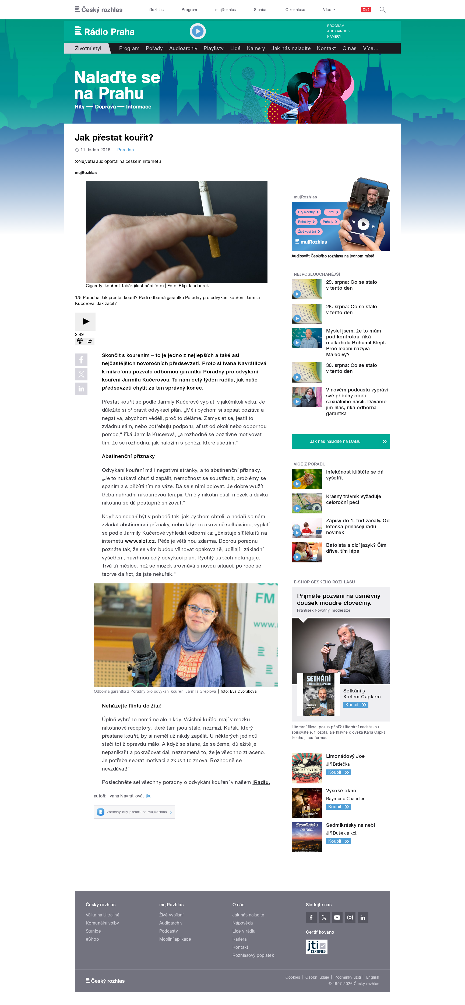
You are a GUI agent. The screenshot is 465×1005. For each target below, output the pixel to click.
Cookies (293, 977)
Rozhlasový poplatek (253, 955)
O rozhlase (295, 10)
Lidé (235, 48)
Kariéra (239, 939)
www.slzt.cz (140, 541)
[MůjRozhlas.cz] (86, 173)
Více (371, 48)
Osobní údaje (317, 977)
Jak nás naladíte (291, 48)
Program (189, 10)
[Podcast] (80, 341)
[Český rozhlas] (98, 9)
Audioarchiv (338, 31)
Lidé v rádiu (244, 931)
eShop (92, 939)
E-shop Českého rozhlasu (324, 582)
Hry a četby (306, 212)
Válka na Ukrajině (102, 915)
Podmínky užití (347, 977)
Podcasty (168, 931)
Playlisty (214, 48)
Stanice (260, 10)
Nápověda (242, 923)
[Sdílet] (89, 341)
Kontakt (326, 48)
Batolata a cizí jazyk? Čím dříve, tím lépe (356, 548)
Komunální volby (102, 923)
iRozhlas (156, 10)
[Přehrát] (85, 322)
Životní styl (88, 48)
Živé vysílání (307, 231)
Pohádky (304, 222)
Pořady (154, 48)
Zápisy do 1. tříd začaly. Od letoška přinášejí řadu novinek (358, 526)
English (372, 977)
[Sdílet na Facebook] (81, 359)
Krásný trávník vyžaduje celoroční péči (353, 499)
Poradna (125, 149)
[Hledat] (382, 9)
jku (149, 796)
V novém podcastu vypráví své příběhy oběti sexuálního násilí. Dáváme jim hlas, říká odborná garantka (357, 401)
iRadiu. (261, 782)
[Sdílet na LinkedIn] (81, 389)
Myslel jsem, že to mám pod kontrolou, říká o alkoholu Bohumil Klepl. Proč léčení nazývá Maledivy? (356, 342)
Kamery (334, 36)
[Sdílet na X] (81, 374)
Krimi (330, 212)
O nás (350, 48)
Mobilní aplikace (175, 939)
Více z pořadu (310, 464)
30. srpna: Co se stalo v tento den (351, 368)
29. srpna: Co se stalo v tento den (351, 285)
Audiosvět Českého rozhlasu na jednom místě (333, 256)
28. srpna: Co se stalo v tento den (351, 309)
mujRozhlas (225, 10)
